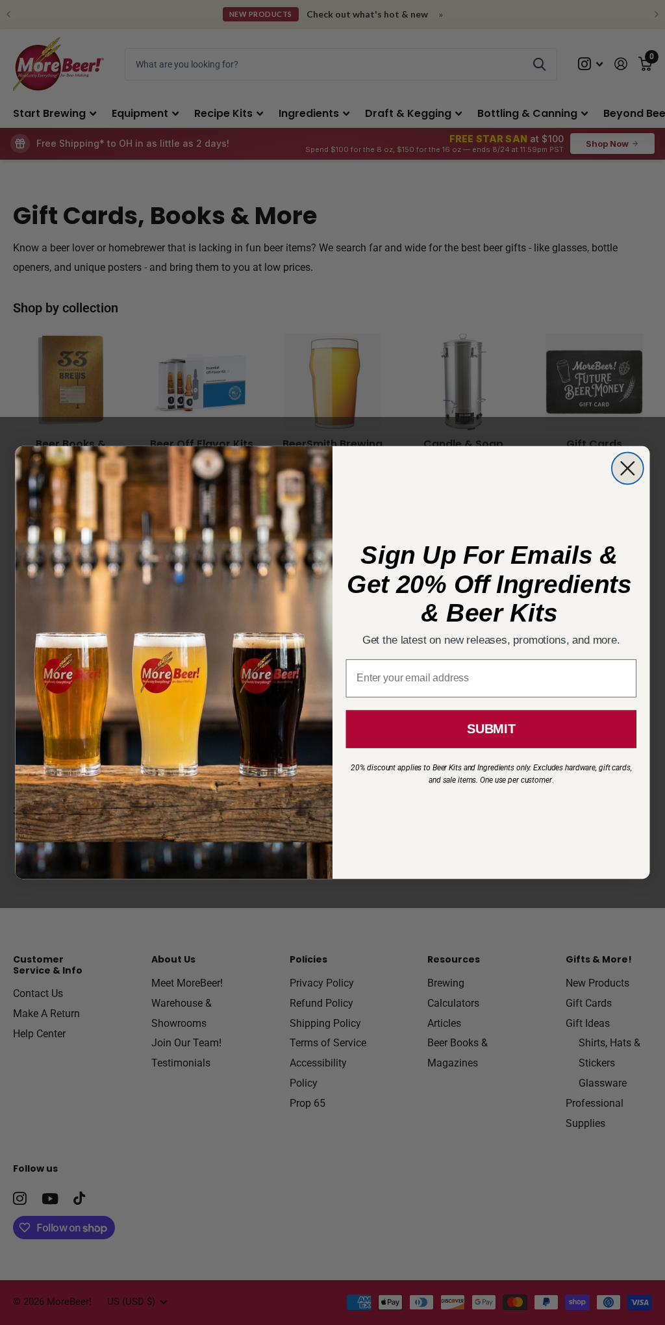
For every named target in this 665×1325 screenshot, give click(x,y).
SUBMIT (491, 729)
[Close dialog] (628, 469)
